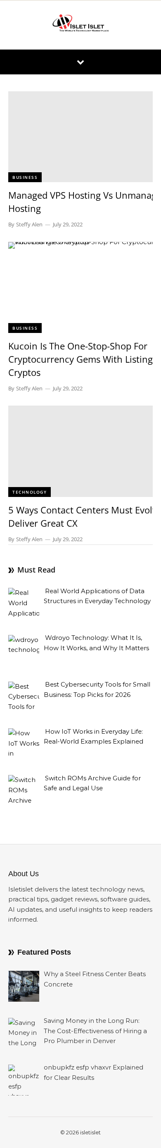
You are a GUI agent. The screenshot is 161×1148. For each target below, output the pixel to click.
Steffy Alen (29, 224)
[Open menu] (80, 62)
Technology (29, 492)
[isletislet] (80, 25)
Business (25, 177)
